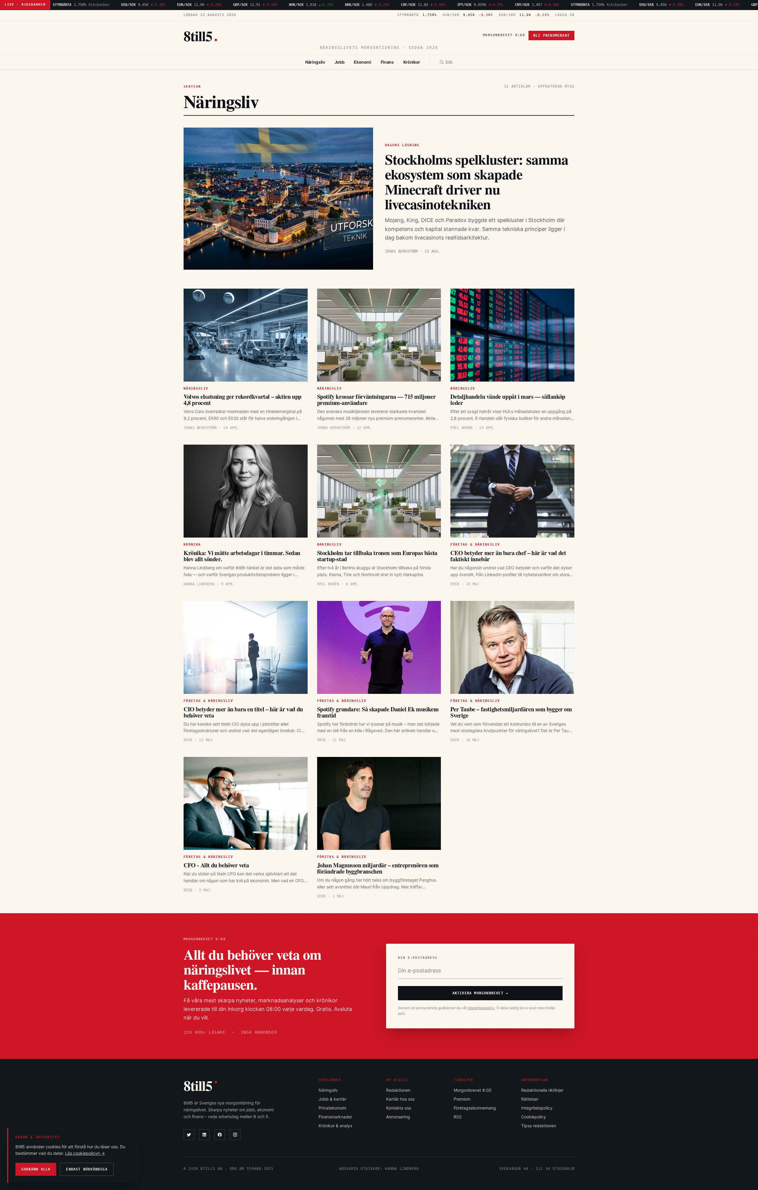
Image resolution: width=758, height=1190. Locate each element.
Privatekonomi (332, 1107)
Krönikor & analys (335, 1125)
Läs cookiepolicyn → (85, 1153)
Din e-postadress (418, 958)
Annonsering (398, 1116)
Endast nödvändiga (86, 1169)
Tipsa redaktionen (538, 1125)
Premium (462, 1098)
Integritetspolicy (537, 1107)
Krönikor (411, 62)
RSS (458, 1116)
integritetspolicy (481, 1008)
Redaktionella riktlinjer (542, 1090)
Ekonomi (362, 62)
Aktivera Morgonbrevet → (480, 993)
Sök (449, 62)
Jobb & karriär (332, 1098)
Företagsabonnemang (475, 1107)
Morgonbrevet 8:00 (504, 35)
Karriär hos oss (400, 1098)
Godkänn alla (35, 1169)
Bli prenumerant (551, 35)
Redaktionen (398, 1090)
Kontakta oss (398, 1107)
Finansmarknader (335, 1116)
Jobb (340, 62)
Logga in (564, 15)
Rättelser (529, 1098)
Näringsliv (315, 62)
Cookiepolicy (533, 1116)
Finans (387, 62)
